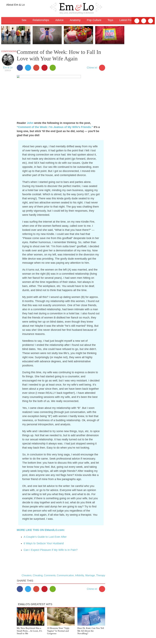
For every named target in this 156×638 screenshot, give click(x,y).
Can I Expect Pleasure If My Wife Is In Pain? (51, 549)
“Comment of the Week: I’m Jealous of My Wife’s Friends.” (55, 127)
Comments (50, 575)
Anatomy (75, 20)
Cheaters (27, 575)
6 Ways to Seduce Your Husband (44, 543)
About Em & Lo (15, 4)
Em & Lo (7, 67)
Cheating (38, 575)
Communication (65, 575)
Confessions (9, 51)
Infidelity (79, 575)
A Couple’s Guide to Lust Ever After (45, 536)
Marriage (90, 575)
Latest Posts (127, 20)
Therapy (100, 575)
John (30, 122)
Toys (110, 20)
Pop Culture (94, 20)
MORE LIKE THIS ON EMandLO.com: (41, 529)
